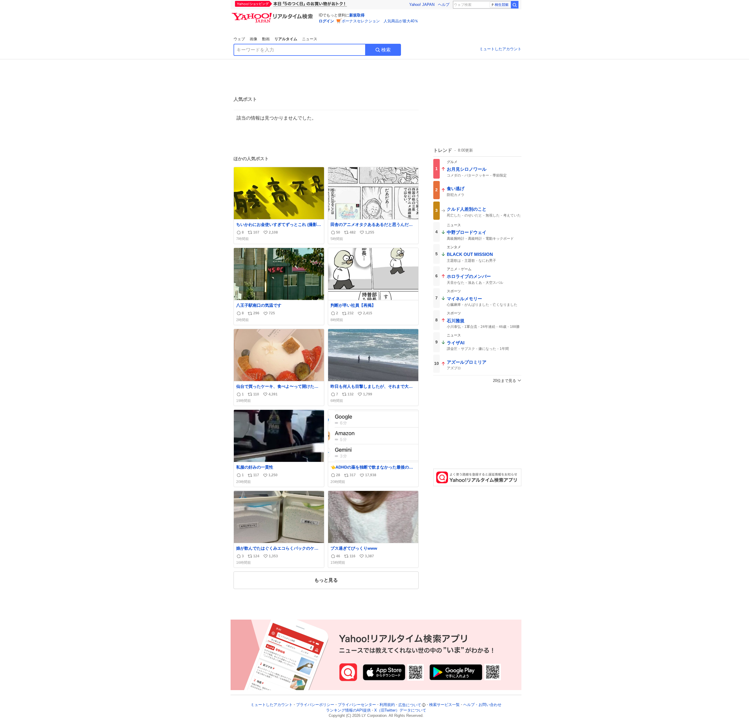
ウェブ (239, 39)
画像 (253, 39)
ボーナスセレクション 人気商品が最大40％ (380, 21)
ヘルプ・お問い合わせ (482, 705)
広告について (409, 705)
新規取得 (357, 15)
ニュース (309, 39)
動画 (266, 39)
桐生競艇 (502, 5)
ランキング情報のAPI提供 (348, 710)
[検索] (514, 5)
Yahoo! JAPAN (421, 4)
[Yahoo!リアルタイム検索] (273, 14)
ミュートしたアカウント (500, 49)
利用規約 (387, 705)
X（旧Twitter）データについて (400, 710)
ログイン (326, 21)
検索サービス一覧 (444, 705)
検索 (386, 49)
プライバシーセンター (357, 705)
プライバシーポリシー (315, 705)
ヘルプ (443, 4)
